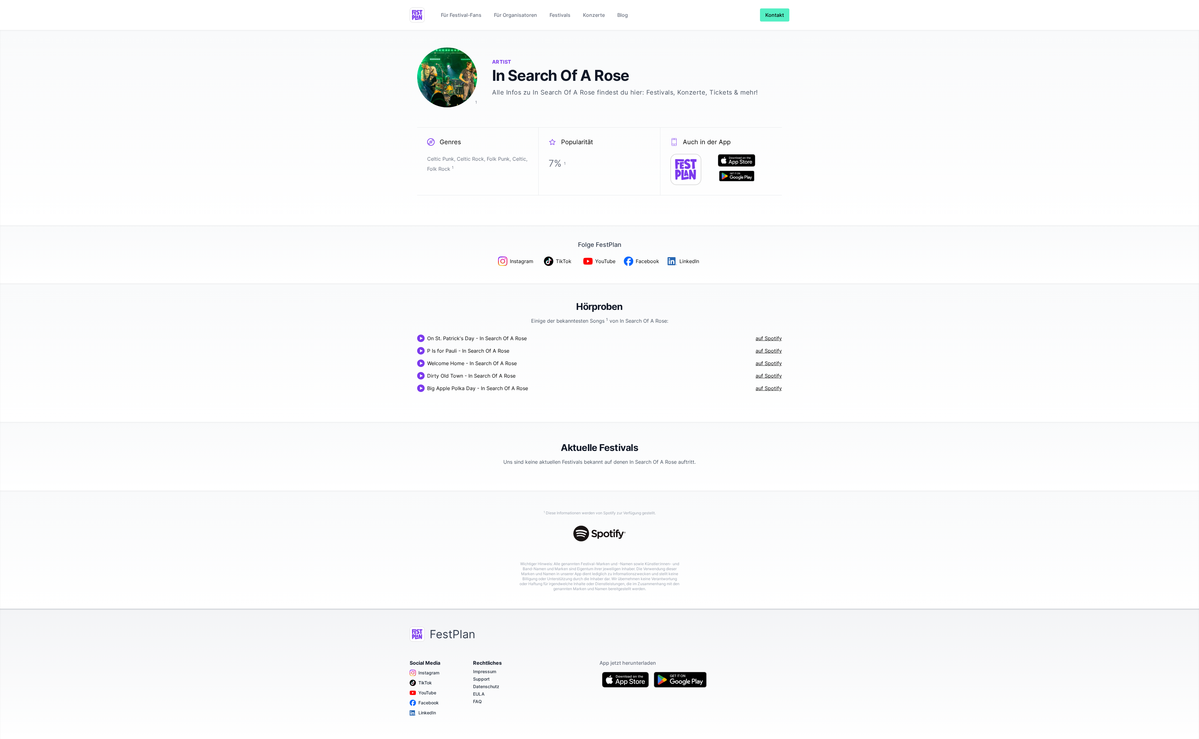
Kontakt (774, 15)
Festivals (560, 15)
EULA (479, 694)
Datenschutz (486, 686)
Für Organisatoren (515, 15)
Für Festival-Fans (461, 15)
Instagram (428, 672)
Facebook (428, 702)
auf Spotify (769, 338)
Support (481, 679)
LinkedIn (427, 712)
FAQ (477, 701)
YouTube (427, 692)
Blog (622, 15)
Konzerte (594, 15)
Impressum (484, 671)
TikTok (425, 682)
